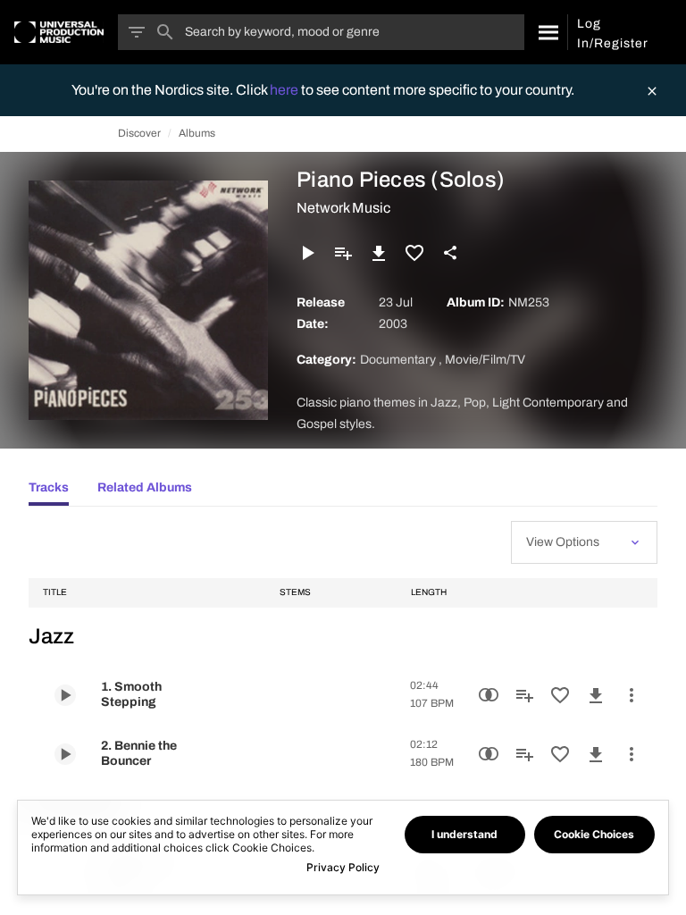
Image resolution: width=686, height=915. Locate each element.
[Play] (307, 253)
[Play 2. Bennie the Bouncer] (65, 754)
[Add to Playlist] (343, 253)
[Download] (378, 253)
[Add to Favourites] (414, 253)
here (285, 89)
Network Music (343, 207)
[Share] (450, 253)
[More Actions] (631, 695)
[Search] (546, 32)
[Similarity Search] (488, 695)
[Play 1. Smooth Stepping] (65, 695)
